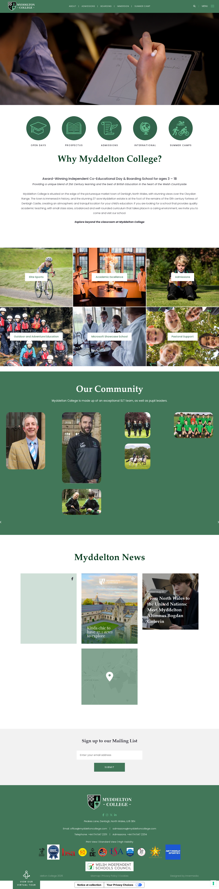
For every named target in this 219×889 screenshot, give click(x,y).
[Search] (194, 6)
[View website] (141, 852)
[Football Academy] (123, 425)
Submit (109, 767)
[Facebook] (103, 815)
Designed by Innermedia (184, 875)
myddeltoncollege (109, 576)
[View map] (109, 677)
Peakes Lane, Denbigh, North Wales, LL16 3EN (109, 821)
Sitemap (95, 875)
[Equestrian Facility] (67, 456)
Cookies (123, 875)
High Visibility (125, 841)
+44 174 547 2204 (137, 834)
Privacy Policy (109, 875)
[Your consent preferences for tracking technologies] (213, 883)
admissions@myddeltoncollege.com (134, 828)
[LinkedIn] (115, 815)
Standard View (107, 841)
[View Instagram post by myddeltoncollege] (134, 640)
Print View (91, 841)
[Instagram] (107, 815)
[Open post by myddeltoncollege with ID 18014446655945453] (109, 608)
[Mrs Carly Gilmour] (179, 440)
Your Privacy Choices (120, 884)
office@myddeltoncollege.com (88, 828)
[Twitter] (111, 815)
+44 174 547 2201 (97, 834)
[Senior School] (67, 425)
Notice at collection (89, 884)
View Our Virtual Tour (26, 883)
